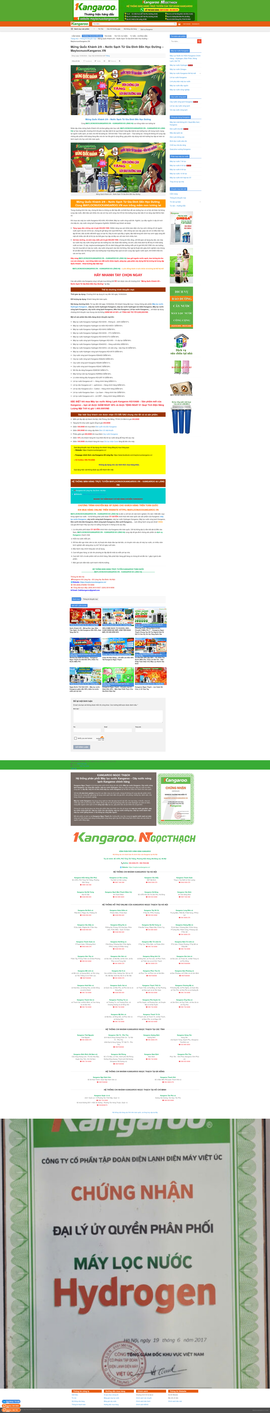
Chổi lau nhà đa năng (178, 145)
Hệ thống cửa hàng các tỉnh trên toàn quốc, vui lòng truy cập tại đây (135, 1112)
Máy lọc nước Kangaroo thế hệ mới (183, 73)
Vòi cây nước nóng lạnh (179, 110)
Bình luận (76, 709)
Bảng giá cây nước (110, 1401)
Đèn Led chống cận (177, 137)
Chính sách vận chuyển (144, 1398)
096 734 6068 (84, 766)
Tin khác (108, 36)
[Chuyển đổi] (200, 73)
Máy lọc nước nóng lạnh (127, 787)
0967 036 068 (82, 764)
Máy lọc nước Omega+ (178, 69)
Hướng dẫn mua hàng (111, 1404)
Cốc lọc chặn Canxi (111, 441)
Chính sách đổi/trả (142, 1404)
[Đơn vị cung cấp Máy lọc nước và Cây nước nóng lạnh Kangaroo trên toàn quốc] (135, 10)
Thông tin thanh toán (79, 1404)
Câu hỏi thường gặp (113, 29)
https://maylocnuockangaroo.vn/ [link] (94, 494)
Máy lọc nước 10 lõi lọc (178, 173)
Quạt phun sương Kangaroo (180, 149)
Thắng (107, 56)
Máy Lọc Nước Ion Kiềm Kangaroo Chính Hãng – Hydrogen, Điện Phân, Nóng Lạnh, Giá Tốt (185, 58)
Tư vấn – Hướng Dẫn (138, 36)
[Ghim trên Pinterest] (112, 61)
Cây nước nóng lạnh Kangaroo (181, 101)
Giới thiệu (75, 1395)
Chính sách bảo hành (143, 1401)
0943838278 (195, 24)
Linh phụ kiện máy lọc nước (180, 81)
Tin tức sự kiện (121, 36)
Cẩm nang (76, 36)
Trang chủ (74, 38)
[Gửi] (175, 24)
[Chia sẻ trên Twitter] (97, 61)
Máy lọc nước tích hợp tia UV (180, 177)
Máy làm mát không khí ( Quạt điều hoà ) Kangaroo (185, 123)
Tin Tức (100, 29)
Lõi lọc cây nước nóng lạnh (180, 106)
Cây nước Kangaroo (110, 434)
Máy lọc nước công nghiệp (180, 89)
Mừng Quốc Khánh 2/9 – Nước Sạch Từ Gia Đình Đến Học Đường (118, 119)
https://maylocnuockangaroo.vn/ (93, 582)
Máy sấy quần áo (176, 133)
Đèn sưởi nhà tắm (176, 129)
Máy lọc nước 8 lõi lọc (178, 165)
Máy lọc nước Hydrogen (179, 65)
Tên (74, 727)
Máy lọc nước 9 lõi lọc (178, 169)
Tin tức (74, 1398)
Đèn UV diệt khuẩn (106, 430)
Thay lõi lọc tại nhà (177, 181)
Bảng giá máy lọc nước (111, 1398)
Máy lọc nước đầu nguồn (179, 85)
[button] (82, 29)
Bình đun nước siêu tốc (178, 141)
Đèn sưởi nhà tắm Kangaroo (106, 426)
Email (105, 727)
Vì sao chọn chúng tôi (111, 1395)
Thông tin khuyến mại (92, 36)
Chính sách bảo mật (175, 1401)
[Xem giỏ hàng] (179, 24)
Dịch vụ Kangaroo (146, 29)
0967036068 (186, 24)
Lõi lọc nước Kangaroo (178, 77)
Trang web (138, 727)
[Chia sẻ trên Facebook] (87, 61)
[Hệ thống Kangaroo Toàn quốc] (80, 24)
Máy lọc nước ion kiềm (143, 787)
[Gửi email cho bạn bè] (105, 61)
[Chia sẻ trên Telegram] (120, 61)
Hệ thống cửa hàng (130, 29)
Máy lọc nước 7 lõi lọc (178, 161)
